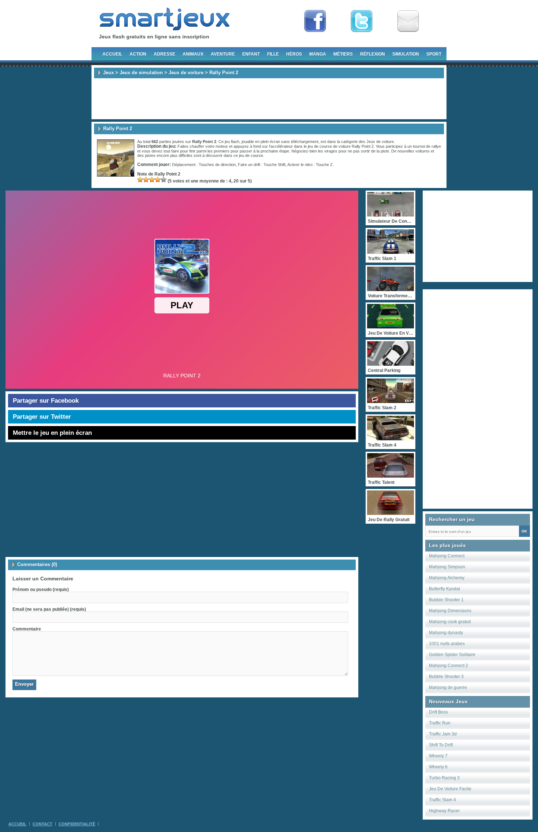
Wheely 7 (438, 755)
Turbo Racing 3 (444, 777)
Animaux (193, 54)
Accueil (112, 54)
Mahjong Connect (446, 555)
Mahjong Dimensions (450, 610)
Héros (294, 54)
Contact (42, 824)
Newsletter (408, 21)
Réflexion (372, 54)
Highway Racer (444, 810)
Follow (361, 21)
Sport (433, 54)
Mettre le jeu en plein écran (52, 432)
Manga (317, 54)
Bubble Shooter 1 (446, 599)
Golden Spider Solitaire (452, 654)
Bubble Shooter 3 (446, 676)
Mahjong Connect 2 (448, 665)
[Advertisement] (269, 98)
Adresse (164, 54)
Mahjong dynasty (446, 632)
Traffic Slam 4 (442, 799)
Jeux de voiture (186, 72)
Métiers (343, 54)
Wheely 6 (438, 766)
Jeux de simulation (141, 72)
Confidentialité (77, 824)
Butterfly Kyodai (444, 588)
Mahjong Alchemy (446, 577)
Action (138, 54)
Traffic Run (440, 723)
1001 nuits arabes (447, 643)
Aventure (223, 54)
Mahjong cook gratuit (450, 621)
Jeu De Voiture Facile (450, 788)
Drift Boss (438, 712)
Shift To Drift (441, 745)
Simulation (405, 54)
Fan (315, 21)
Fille (273, 54)
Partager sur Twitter (42, 416)
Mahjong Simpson (447, 566)
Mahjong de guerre (448, 687)
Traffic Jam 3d (443, 734)
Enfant (251, 54)
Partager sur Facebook (46, 400)
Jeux (108, 72)
